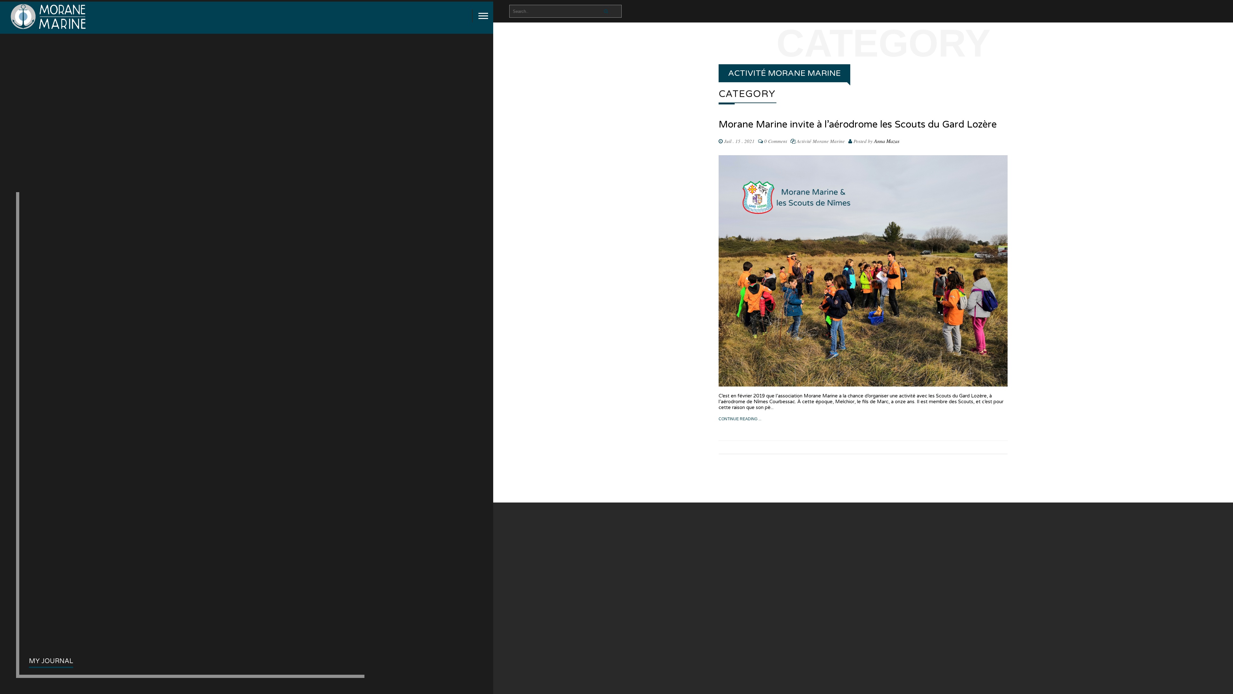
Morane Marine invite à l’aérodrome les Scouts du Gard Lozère (858, 124)
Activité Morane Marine (821, 141)
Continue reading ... (740, 419)
